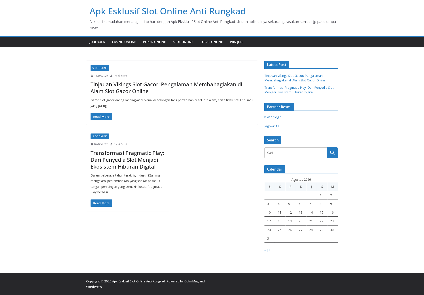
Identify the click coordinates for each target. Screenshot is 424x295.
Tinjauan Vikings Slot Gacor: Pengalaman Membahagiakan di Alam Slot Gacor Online (166, 88)
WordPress (94, 287)
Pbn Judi (236, 42)
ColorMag (191, 281)
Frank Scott (120, 76)
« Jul (267, 250)
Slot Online (183, 42)
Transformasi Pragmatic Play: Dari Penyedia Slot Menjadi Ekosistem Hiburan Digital (127, 159)
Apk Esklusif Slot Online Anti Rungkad (168, 11)
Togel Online (211, 42)
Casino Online (124, 42)
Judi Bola (97, 42)
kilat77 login (272, 117)
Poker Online (154, 42)
